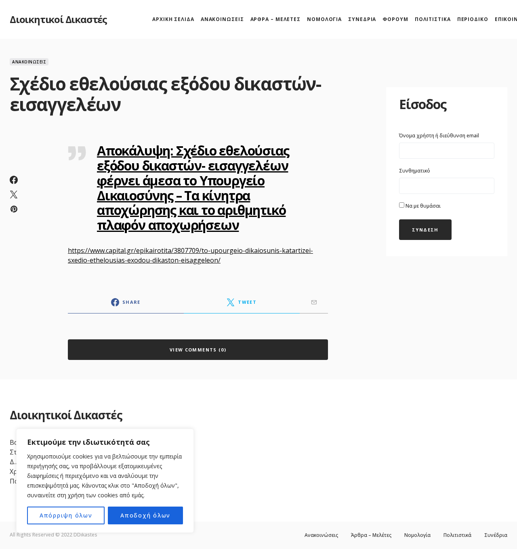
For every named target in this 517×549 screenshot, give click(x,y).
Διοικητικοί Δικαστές (58, 19)
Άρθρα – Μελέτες (371, 535)
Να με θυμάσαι (422, 205)
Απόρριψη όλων (66, 515)
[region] (105, 481)
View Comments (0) (198, 350)
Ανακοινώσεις (29, 62)
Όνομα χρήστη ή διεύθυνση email (439, 135)
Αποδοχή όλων (145, 515)
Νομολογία (417, 535)
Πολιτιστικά (457, 535)
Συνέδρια (495, 535)
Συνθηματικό (414, 170)
